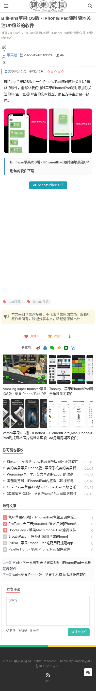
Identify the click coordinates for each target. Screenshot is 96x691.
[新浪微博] (38, 348)
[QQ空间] (59, 347)
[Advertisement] (48, 243)
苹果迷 (12, 55)
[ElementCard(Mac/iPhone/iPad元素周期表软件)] (71, 413)
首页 (4, 33)
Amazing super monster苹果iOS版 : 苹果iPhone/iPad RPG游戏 (25, 394)
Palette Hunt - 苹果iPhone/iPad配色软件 (37, 549)
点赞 (34, 336)
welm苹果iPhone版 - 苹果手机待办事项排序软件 (49, 575)
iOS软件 (15, 33)
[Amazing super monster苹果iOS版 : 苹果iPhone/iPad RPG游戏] (25, 369)
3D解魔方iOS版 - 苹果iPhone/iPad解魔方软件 (40, 494)
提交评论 (80, 632)
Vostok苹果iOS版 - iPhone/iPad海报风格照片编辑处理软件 (25, 438)
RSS (48, 681)
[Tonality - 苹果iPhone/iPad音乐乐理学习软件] (71, 369)
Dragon (79, 661)
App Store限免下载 (50, 185)
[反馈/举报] (70, 336)
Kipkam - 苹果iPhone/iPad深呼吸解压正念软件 (40, 461)
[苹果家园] (48, 10)
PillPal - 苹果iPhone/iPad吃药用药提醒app (38, 543)
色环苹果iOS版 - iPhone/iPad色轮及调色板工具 (42, 517)
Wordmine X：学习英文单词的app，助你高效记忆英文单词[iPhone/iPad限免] (41, 474)
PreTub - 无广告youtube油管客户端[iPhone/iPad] (42, 524)
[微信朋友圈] (52, 348)
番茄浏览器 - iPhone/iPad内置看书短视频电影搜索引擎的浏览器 (41, 481)
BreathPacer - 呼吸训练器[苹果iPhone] (36, 536)
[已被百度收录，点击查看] (6, 71)
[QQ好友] (45, 348)
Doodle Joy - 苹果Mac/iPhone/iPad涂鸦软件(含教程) (42, 530)
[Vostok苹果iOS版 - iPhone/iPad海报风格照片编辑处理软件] (25, 413)
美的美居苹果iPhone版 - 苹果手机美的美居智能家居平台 (41, 468)
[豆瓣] (66, 348)
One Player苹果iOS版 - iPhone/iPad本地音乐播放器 (41, 487)
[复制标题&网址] (73, 348)
